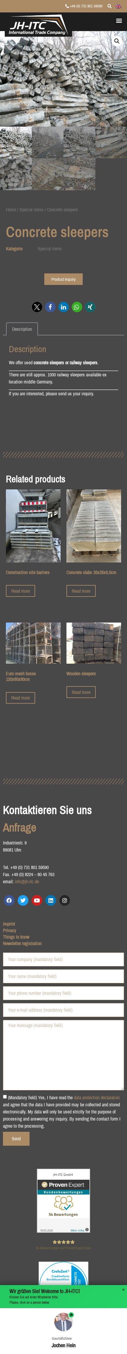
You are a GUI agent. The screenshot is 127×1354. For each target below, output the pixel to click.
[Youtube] (37, 900)
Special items (31, 209)
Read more (20, 591)
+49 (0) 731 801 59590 (85, 6)
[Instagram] (64, 900)
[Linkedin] (50, 900)
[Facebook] (9, 900)
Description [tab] (22, 329)
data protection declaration (97, 1097)
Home (11, 209)
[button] (119, 20)
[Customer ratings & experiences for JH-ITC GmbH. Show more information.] (63, 1231)
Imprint (9, 924)
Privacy (9, 930)
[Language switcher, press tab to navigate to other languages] (118, 6)
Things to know (16, 937)
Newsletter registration (22, 943)
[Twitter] (23, 900)
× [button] (123, 1289)
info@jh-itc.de (27, 881)
